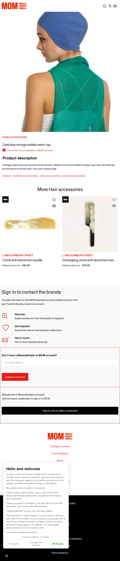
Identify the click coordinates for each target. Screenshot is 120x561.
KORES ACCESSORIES (73, 176)
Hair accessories (50, 176)
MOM (14, 6)
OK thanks (57, 544)
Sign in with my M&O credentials (60, 410)
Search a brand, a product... (104, 5)
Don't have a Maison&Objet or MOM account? (29, 355)
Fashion (7, 176)
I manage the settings (35, 543)
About (60, 460)
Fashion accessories (25, 176)
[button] (6, 555)
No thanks (14, 544)
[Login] (109, 6)
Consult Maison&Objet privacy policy (21, 532)
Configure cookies (60, 446)
